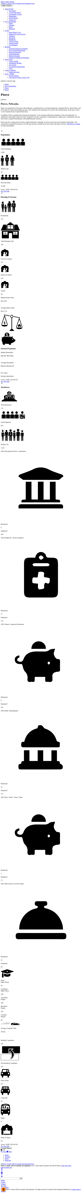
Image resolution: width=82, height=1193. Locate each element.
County (3, 1182)
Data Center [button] (8, 59)
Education (12, 38)
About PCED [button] (9, 9)
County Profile (13, 61)
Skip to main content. (7, 2)
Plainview (12, 29)
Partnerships (12, 16)
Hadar (11, 23)
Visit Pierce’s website (73, 124)
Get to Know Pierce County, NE (19, 77)
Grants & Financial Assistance (18, 49)
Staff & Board (13, 18)
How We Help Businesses (17, 50)
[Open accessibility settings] (4, 1189)
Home (3, 1180)
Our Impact (12, 11)
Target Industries (14, 54)
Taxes (10, 68)
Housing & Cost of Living (17, 34)
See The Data (5, 191)
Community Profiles (15, 63)
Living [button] (7, 30)
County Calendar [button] (10, 70)
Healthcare (12, 39)
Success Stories (13, 76)
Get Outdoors (13, 45)
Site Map (3, 1186)
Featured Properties (15, 52)
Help (10, 1152)
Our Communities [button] (10, 21)
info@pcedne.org (6, 1167)
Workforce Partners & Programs (19, 58)
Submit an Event (14, 72)
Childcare (12, 36)
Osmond (11, 25)
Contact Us (12, 20)
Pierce (11, 27)
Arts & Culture (13, 41)
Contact (3, 1184)
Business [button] (7, 47)
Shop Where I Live (15, 32)
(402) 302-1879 (66, 1166)
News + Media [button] (9, 74)
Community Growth (15, 14)
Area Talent (12, 65)
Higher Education (14, 56)
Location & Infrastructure (17, 67)
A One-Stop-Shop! (15, 12)
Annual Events (13, 43)
